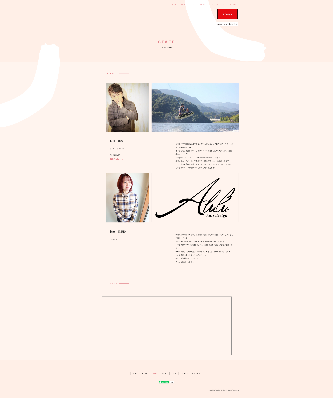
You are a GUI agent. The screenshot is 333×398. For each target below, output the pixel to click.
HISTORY (233, 4)
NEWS (184, 4)
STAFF (193, 4)
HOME (174, 4)
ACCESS (221, 4)
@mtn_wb (118, 159)
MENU (203, 4)
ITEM (211, 4)
